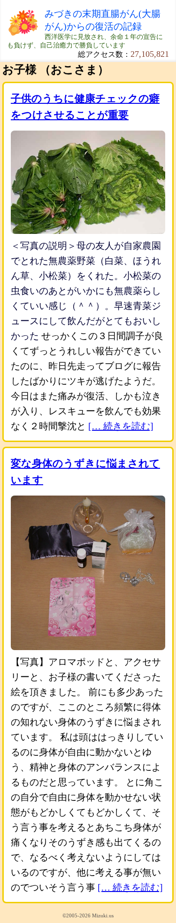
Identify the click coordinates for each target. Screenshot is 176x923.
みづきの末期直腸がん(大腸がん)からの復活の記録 (103, 19)
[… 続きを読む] (120, 426)
